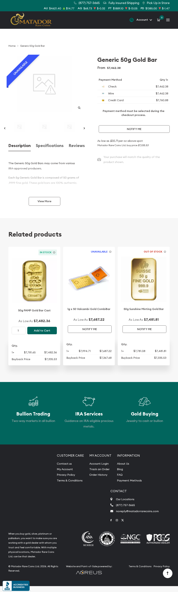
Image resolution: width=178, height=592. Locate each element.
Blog (120, 469)
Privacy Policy (66, 474)
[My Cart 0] (159, 20)
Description (19, 145)
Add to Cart (42, 330)
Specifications (50, 145)
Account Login (99, 463)
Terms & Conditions (70, 480)
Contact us (64, 463)
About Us (123, 463)
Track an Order (99, 469)
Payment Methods (129, 480)
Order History (98, 474)
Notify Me (134, 129)
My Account (65, 469)
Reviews (77, 145)
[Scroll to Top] (168, 573)
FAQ (120, 474)
